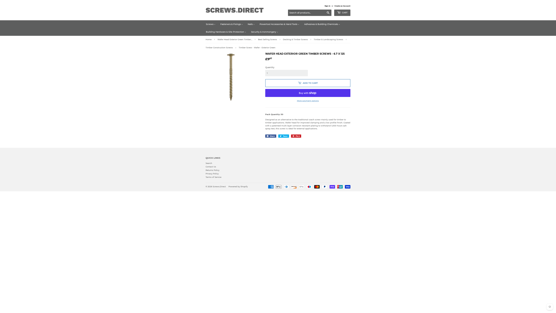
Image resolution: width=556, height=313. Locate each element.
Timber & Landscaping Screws (328, 39)
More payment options (308, 101)
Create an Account (342, 6)
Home (209, 39)
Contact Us (211, 166)
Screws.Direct (219, 186)
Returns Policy (212, 170)
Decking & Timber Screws (295, 39)
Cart (344, 12)
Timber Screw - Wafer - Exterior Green (257, 47)
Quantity (269, 67)
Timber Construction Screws (219, 47)
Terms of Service (213, 177)
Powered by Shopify (238, 186)
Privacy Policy (212, 173)
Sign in (327, 6)
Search (209, 163)
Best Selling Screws (267, 39)
